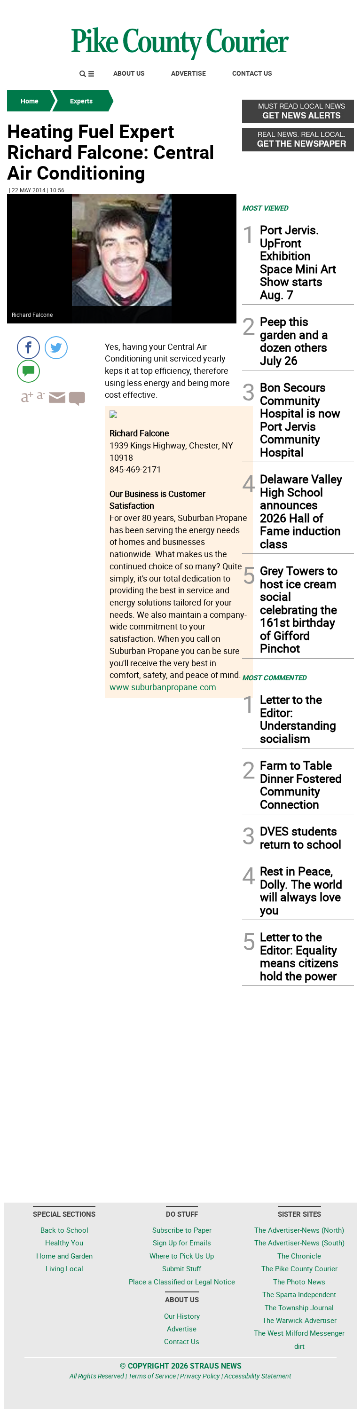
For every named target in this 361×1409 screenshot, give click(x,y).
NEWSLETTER (278, 11)
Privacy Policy (200, 1375)
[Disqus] (121, 829)
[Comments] (28, 370)
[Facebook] (28, 347)
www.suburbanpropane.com (163, 687)
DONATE (331, 11)
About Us (129, 73)
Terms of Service (152, 1375)
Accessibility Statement (257, 1375)
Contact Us (252, 73)
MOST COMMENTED (274, 677)
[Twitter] (56, 347)
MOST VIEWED (265, 208)
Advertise (188, 73)
